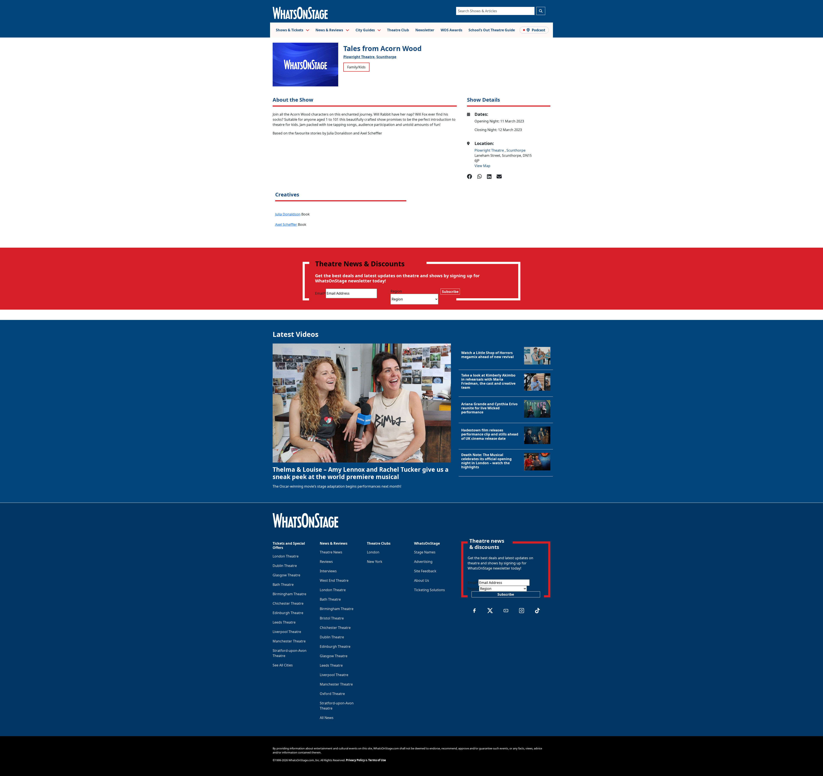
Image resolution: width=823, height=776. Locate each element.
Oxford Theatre (332, 693)
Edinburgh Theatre (288, 612)
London (373, 552)
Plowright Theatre (490, 150)
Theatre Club (398, 30)
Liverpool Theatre (287, 631)
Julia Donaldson (287, 214)
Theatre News (331, 552)
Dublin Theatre (285, 565)
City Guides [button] (366, 30)
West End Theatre (334, 580)
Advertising (423, 561)
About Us (421, 580)
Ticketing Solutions (429, 590)
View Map (482, 165)
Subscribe (450, 291)
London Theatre (286, 556)
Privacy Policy (355, 760)
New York (374, 561)
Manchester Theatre (289, 641)
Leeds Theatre (284, 622)
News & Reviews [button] (329, 30)
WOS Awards (451, 30)
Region (396, 291)
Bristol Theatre (332, 618)
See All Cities (283, 665)
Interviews (328, 571)
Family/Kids (356, 67)
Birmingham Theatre (289, 594)
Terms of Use (377, 760)
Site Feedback (425, 571)
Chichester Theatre (288, 603)
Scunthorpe (386, 56)
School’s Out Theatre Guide (492, 30)
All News (326, 717)
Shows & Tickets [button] (290, 30)
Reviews (326, 561)
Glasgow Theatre (286, 575)
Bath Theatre (283, 584)
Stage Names (425, 552)
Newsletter (424, 30)
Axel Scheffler (286, 224)
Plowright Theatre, (359, 56)
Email (320, 293)
